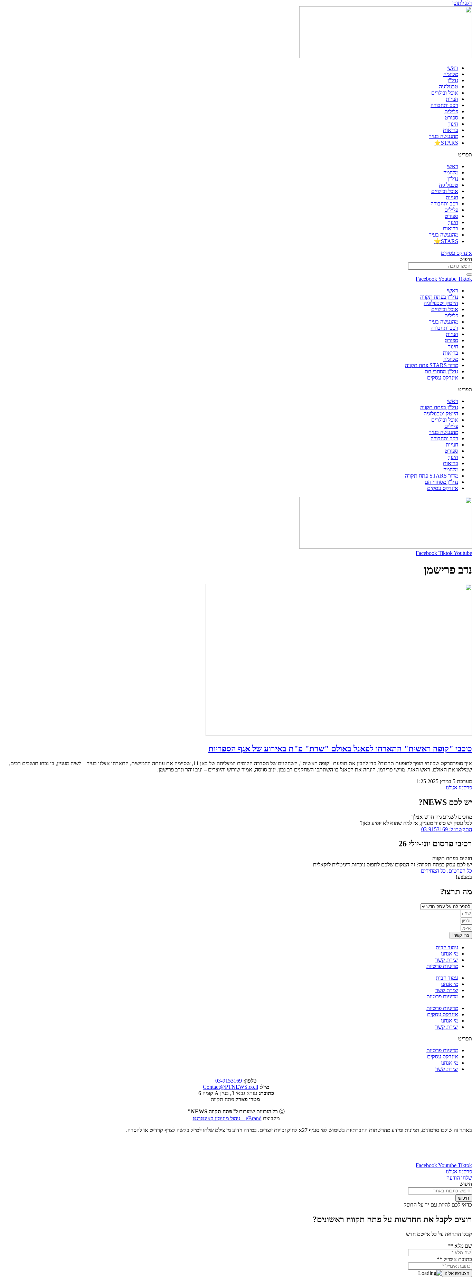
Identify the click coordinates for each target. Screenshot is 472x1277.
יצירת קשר (446, 960)
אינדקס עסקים (442, 378)
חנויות (452, 99)
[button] (236, 155)
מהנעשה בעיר (443, 136)
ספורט (451, 118)
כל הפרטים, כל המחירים (446, 871)
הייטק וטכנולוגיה (441, 303)
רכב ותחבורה (444, 105)
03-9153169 (228, 1081)
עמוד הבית (447, 947)
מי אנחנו (449, 954)
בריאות (450, 130)
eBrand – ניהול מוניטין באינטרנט (227, 1118)
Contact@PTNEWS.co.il (230, 1087)
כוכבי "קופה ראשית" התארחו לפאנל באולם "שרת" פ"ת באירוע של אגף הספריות (340, 748)
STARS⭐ (446, 143)
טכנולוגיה (448, 86)
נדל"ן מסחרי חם (441, 371)
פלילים (451, 111)
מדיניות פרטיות (442, 966)
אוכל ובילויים (444, 93)
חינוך (453, 124)
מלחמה (450, 74)
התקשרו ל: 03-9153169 (446, 829)
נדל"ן (452, 80)
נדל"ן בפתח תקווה (439, 297)
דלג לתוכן (462, 3)
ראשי (452, 68)
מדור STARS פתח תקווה (431, 365)
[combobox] (440, 266)
